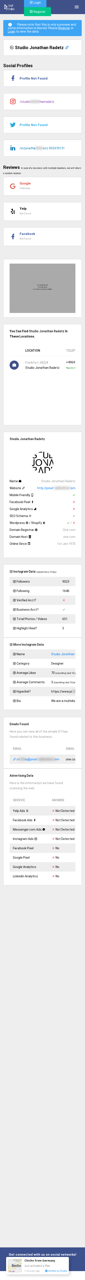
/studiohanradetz (37, 101)
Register (39, 11)
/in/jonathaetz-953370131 (42, 148)
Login (11, 31)
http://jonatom (56, 488)
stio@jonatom (37, 759)
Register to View (73, 368)
